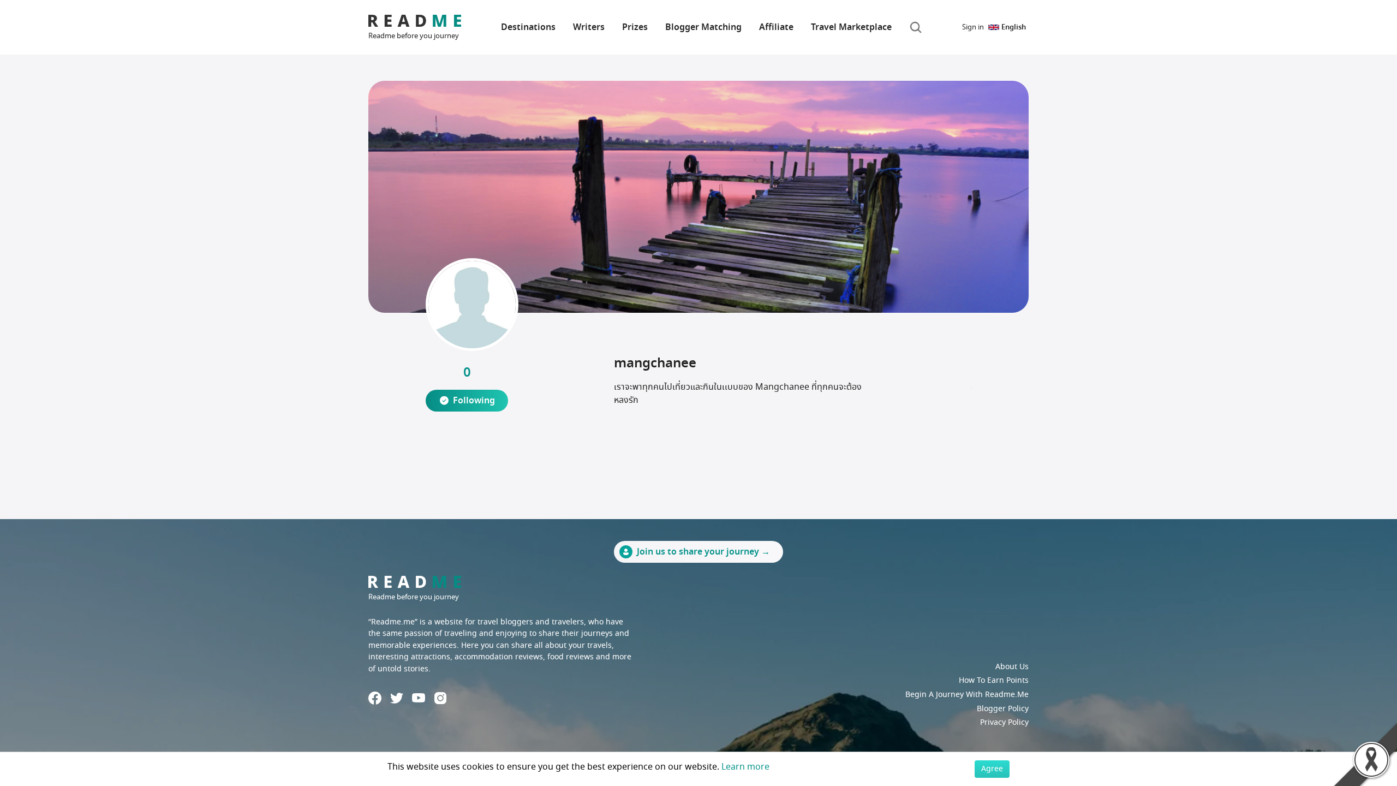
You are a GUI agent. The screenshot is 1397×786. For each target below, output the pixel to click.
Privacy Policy (1004, 722)
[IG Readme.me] (440, 698)
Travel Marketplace (851, 27)
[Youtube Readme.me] (418, 697)
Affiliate (776, 27)
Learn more (745, 766)
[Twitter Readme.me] (396, 698)
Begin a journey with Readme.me (967, 694)
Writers (589, 27)
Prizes (635, 27)
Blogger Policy (1003, 708)
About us (1012, 666)
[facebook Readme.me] (374, 698)
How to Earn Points (994, 680)
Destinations (528, 27)
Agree (992, 769)
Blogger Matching (703, 27)
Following (474, 400)
